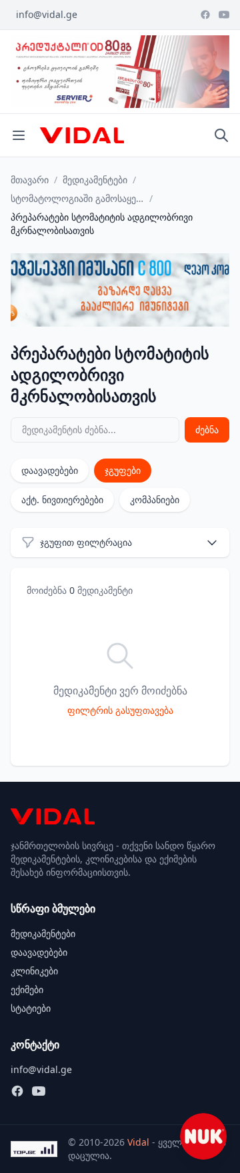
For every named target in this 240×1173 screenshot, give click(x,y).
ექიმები (27, 989)
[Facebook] (205, 14)
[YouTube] (224, 14)
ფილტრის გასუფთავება (120, 710)
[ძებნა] (221, 135)
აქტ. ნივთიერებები (62, 499)
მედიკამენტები (95, 179)
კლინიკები (34, 970)
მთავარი (30, 179)
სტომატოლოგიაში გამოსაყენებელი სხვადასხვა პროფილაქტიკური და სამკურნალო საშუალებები (77, 198)
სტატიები (31, 1008)
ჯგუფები (123, 470)
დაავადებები (49, 470)
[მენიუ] (18, 135)
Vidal (138, 1142)
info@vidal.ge (46, 14)
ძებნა (207, 429)
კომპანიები (154, 499)
